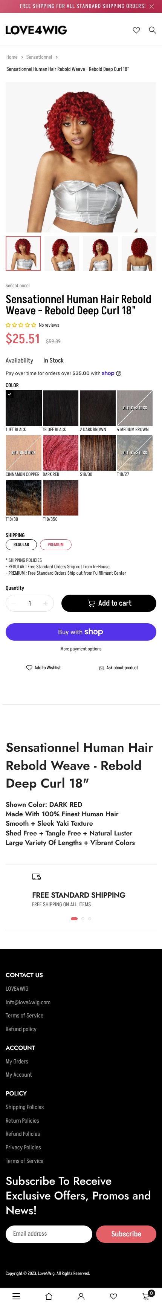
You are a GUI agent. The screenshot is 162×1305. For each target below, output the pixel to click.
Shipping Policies (25, 1107)
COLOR (12, 385)
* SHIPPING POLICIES (24, 560)
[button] (21, 325)
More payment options (80, 649)
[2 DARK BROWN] (98, 408)
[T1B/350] (61, 498)
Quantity (15, 588)
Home (12, 57)
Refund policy (21, 1029)
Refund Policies (23, 1134)
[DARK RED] (61, 453)
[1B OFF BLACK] (61, 408)
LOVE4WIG (17, 989)
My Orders (17, 1061)
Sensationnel (39, 57)
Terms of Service (24, 1016)
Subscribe (126, 1234)
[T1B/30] (24, 498)
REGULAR (21, 545)
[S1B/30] (98, 453)
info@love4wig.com (28, 1002)
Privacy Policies (23, 1148)
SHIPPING (15, 535)
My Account (19, 1075)
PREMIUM (56, 545)
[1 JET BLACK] (24, 408)
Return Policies (22, 1121)
